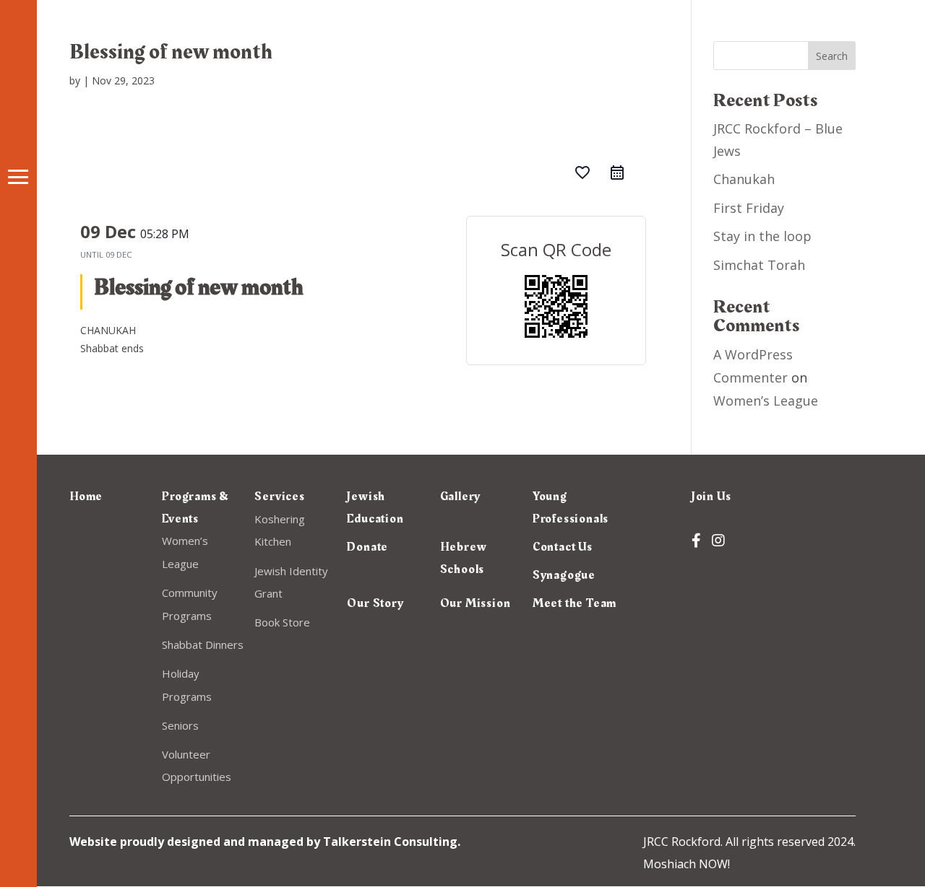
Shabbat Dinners (203, 644)
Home (86, 496)
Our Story (375, 603)
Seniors (180, 725)
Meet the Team (574, 603)
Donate (367, 547)
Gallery (460, 496)
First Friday (748, 208)
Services (279, 496)
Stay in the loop (762, 236)
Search (832, 56)
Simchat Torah (759, 265)
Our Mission (475, 603)
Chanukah (744, 179)
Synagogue (564, 575)
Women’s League (765, 400)
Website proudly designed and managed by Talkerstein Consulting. (264, 841)
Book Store (282, 622)
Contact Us (563, 547)
